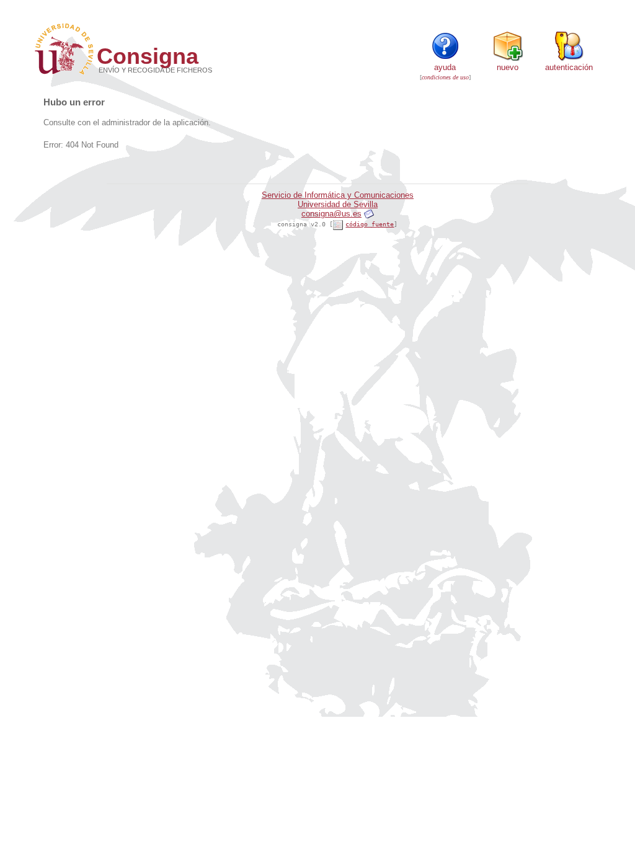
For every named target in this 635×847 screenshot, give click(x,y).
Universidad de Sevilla (338, 204)
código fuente (369, 224)
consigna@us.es (331, 213)
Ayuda (445, 67)
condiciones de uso (445, 77)
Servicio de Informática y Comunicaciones (338, 195)
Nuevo (507, 67)
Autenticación (569, 67)
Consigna (147, 56)
